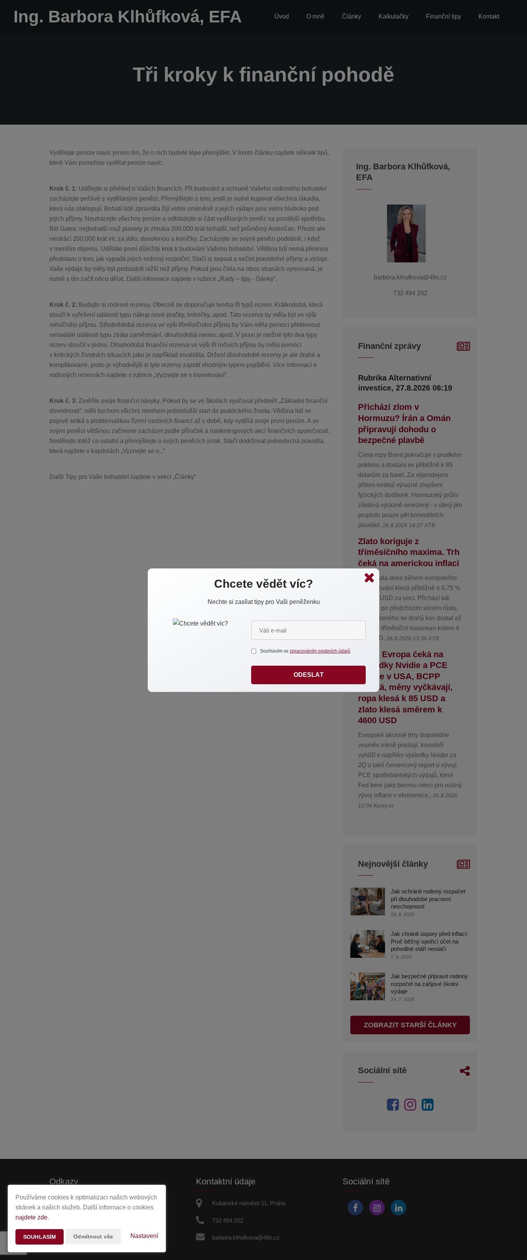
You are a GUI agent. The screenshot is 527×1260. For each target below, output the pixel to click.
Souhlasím (39, 1237)
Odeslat (309, 674)
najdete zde (31, 1217)
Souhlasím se (275, 651)
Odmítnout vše (93, 1236)
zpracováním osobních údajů (320, 651)
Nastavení (144, 1236)
